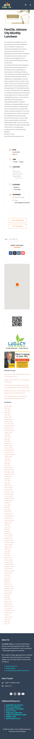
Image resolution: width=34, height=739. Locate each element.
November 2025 (9, 426)
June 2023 (7, 481)
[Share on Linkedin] (19, 253)
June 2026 (7, 410)
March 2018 (7, 602)
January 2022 (8, 514)
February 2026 (8, 419)
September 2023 (9, 474)
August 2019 (8, 573)
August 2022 (8, 500)
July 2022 (7, 503)
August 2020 (8, 547)
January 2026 (8, 421)
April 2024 (7, 465)
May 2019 (7, 580)
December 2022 (9, 492)
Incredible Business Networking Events (17, 670)
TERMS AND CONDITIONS (14, 713)
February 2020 (8, 560)
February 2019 (8, 586)
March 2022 (7, 511)
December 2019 (9, 564)
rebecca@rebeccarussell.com (23, 202)
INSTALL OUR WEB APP (13, 707)
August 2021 (8, 522)
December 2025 (9, 424)
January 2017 (8, 617)
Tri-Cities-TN (13, 239)
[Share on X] (15, 253)
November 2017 (9, 606)
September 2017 (9, 610)
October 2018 (8, 591)
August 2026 (8, 406)
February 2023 (8, 487)
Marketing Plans (10, 668)
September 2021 (9, 520)
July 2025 (7, 434)
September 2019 (9, 571)
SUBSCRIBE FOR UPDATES (14, 705)
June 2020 (7, 551)
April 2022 (7, 509)
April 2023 (7, 483)
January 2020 (8, 562)
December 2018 (9, 588)
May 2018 (7, 597)
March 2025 (7, 443)
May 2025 (7, 439)
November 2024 (9, 450)
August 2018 (8, 593)
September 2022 (9, 498)
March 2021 (7, 533)
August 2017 (8, 612)
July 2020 (7, 549)
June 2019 (7, 577)
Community (17, 189)
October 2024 (8, 452)
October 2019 (8, 569)
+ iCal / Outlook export (17, 226)
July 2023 (7, 478)
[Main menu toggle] (30, 5)
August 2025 (8, 432)
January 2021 (8, 538)
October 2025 (8, 428)
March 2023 (7, 485)
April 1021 (7, 624)
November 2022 (9, 494)
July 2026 (7, 408)
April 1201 (7, 619)
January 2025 (8, 448)
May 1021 (7, 621)
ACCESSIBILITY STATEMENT (15, 709)
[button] (26, 5)
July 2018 (7, 595)
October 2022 (8, 496)
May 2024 (7, 463)
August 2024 (8, 456)
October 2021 (8, 518)
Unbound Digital (20, 731)
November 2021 (9, 516)
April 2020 (7, 555)
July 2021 (7, 525)
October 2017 (8, 608)
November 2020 (9, 542)
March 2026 (7, 417)
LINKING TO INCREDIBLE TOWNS (16, 715)
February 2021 (8, 536)
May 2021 (7, 529)
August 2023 (8, 476)
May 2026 (7, 412)
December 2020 (9, 540)
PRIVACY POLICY (11, 711)
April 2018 (7, 599)
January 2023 (8, 489)
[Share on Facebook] (11, 253)
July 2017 (7, 615)
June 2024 (7, 461)
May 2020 (7, 553)
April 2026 (7, 415)
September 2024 (9, 454)
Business (16, 187)
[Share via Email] (23, 253)
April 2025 (7, 441)
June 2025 (7, 437)
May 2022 (7, 507)
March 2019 (7, 584)
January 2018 (8, 604)
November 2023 (9, 472)
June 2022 (7, 505)
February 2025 (8, 445)
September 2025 (9, 430)
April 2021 (7, 531)
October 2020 (8, 544)
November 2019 (9, 566)
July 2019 (7, 575)
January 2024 (8, 467)
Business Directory (11, 666)
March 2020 (7, 558)
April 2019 (7, 582)
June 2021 (7, 527)
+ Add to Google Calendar (17, 220)
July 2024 (7, 459)
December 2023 (9, 470)
